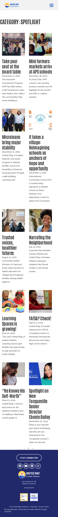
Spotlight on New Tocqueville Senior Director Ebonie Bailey (39, 404)
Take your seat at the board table (11, 66)
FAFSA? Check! (40, 318)
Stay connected (29, 458)
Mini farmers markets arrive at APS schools (41, 66)
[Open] (51, 5)
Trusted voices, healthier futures (9, 245)
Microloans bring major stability (11, 142)
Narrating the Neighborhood (41, 239)
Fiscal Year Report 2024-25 (19, 507)
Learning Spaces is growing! (9, 323)
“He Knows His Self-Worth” (13, 393)
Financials (33, 507)
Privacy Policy (44, 507)
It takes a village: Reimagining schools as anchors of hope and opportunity (39, 152)
